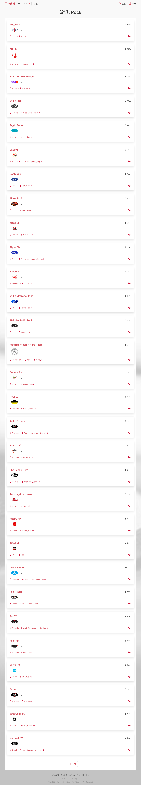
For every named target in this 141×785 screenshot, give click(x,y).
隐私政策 (72, 775)
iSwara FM (16, 271)
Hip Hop (43, 628)
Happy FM (15, 518)
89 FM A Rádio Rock (21, 320)
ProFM (13, 616)
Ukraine (15, 64)
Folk (23, 186)
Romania (15, 235)
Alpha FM (15, 247)
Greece (15, 210)
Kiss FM (14, 222)
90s (27, 88)
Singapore (16, 579)
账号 (133, 3)
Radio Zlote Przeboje (22, 76)
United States (17, 360)
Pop (22, 36)
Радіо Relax (16, 125)
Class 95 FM (17, 567)
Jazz (24, 137)
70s (25, 701)
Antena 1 (15, 24)
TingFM (10, 3)
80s (23, 88)
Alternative (28, 482)
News (28, 186)
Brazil (14, 36)
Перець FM (16, 372)
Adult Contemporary (28, 161)
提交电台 (85, 775)
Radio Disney (17, 421)
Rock (27, 36)
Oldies (25, 457)
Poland (14, 88)
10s (27, 677)
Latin (31, 409)
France (14, 186)
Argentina (15, 433)
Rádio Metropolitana (21, 295)
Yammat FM (16, 738)
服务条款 (63, 775)
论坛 (79, 775)
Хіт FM (13, 48)
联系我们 (55, 775)
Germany (15, 726)
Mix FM (14, 149)
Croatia (15, 531)
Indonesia (15, 283)
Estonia (15, 677)
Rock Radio (16, 591)
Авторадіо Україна (21, 494)
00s (23, 677)
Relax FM (15, 664)
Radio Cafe (16, 445)
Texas (29, 360)
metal (23, 332)
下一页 (72, 764)
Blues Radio (16, 198)
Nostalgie (15, 173)
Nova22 (14, 396)
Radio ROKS (16, 100)
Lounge (30, 137)
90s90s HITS (17, 713)
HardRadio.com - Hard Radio (26, 344)
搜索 (123, 3)
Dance (25, 64)
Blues (25, 113)
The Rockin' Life (19, 469)
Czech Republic (18, 604)
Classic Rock (33, 113)
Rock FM (14, 640)
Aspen (13, 689)
